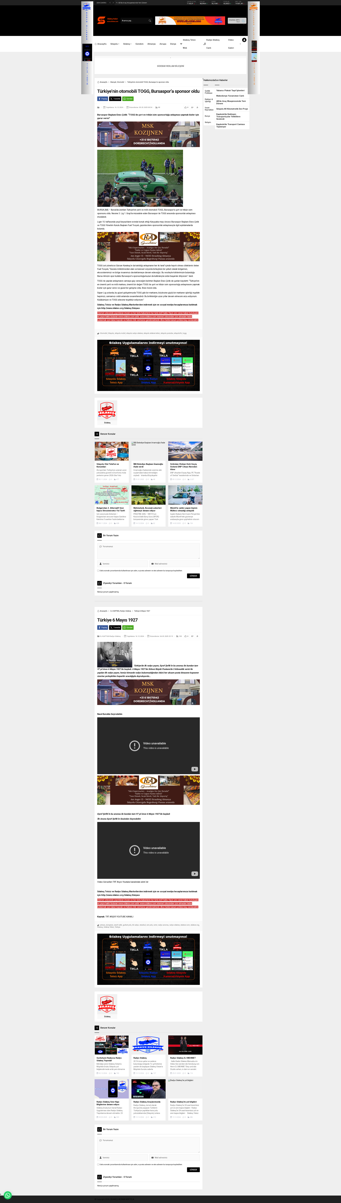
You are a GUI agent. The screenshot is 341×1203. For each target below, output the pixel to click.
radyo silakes (174, 925)
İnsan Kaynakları (209, 109)
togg (184, 333)
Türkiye (117, 927)
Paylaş (104, 99)
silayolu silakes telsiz (152, 333)
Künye (207, 116)
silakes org (195, 925)
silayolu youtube (167, 333)
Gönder (130, 99)
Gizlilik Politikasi (208, 92)
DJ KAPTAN (114, 611)
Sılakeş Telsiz (109, 927)
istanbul (143, 925)
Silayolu (111, 333)
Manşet (113, 82)
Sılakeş (107, 423)
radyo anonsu (163, 925)
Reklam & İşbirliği (209, 100)
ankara (102, 925)
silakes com (185, 925)
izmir (155, 925)
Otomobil (120, 82)
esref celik (118, 925)
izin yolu (150, 925)
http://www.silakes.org (112, 308)
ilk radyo (135, 925)
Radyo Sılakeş (125, 611)
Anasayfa (103, 82)
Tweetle (116, 99)
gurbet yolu (127, 925)
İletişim (208, 122)
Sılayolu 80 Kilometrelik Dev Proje (130, 3)
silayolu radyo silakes (134, 333)
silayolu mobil (120, 333)
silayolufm (178, 333)
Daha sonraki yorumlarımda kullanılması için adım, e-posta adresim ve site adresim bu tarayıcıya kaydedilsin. (141, 570)
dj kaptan (109, 925)
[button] (8, 1195)
